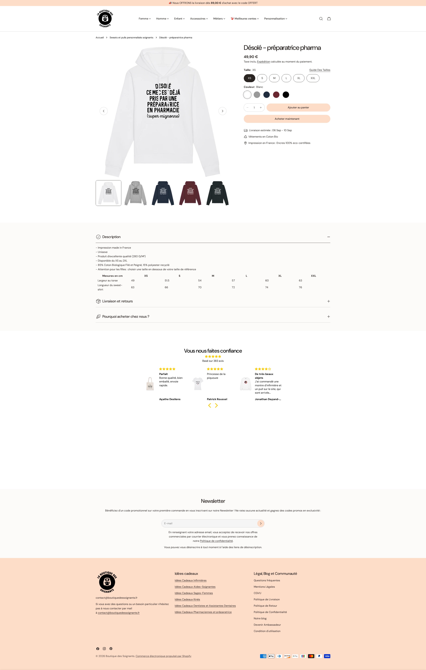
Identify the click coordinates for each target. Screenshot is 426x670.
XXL (313, 78)
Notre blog (260, 618)
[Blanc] (247, 94)
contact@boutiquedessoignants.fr (119, 612)
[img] (213, 356)
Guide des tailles (319, 70)
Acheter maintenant (287, 119)
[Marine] (266, 94)
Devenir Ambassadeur (267, 624)
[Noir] (285, 94)
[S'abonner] (260, 523)
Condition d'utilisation (267, 631)
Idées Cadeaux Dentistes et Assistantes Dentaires (205, 605)
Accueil (100, 37)
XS (249, 78)
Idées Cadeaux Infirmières (191, 580)
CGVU (257, 593)
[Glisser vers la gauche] (104, 111)
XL (298, 78)
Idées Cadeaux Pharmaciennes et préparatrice (203, 612)
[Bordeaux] (276, 94)
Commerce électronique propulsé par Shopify (163, 656)
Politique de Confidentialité (270, 612)
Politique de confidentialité (216, 541)
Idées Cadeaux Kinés (187, 599)
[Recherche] (321, 18)
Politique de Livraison (267, 599)
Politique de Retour (265, 605)
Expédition (263, 61)
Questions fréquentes (267, 580)
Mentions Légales (264, 586)
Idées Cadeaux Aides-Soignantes (195, 586)
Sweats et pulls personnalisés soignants (131, 37)
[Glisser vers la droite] (222, 111)
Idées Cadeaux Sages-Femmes (194, 593)
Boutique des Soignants (120, 656)
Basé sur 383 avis (213, 361)
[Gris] (256, 94)
